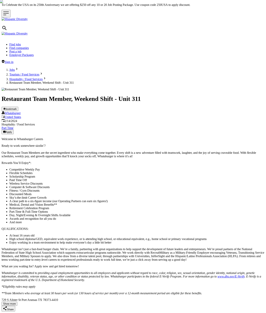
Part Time (7, 128)
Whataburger (13, 113)
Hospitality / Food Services (26, 79)
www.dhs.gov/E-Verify (231, 276)
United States (13, 117)
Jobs (12, 69)
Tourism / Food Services (24, 74)
